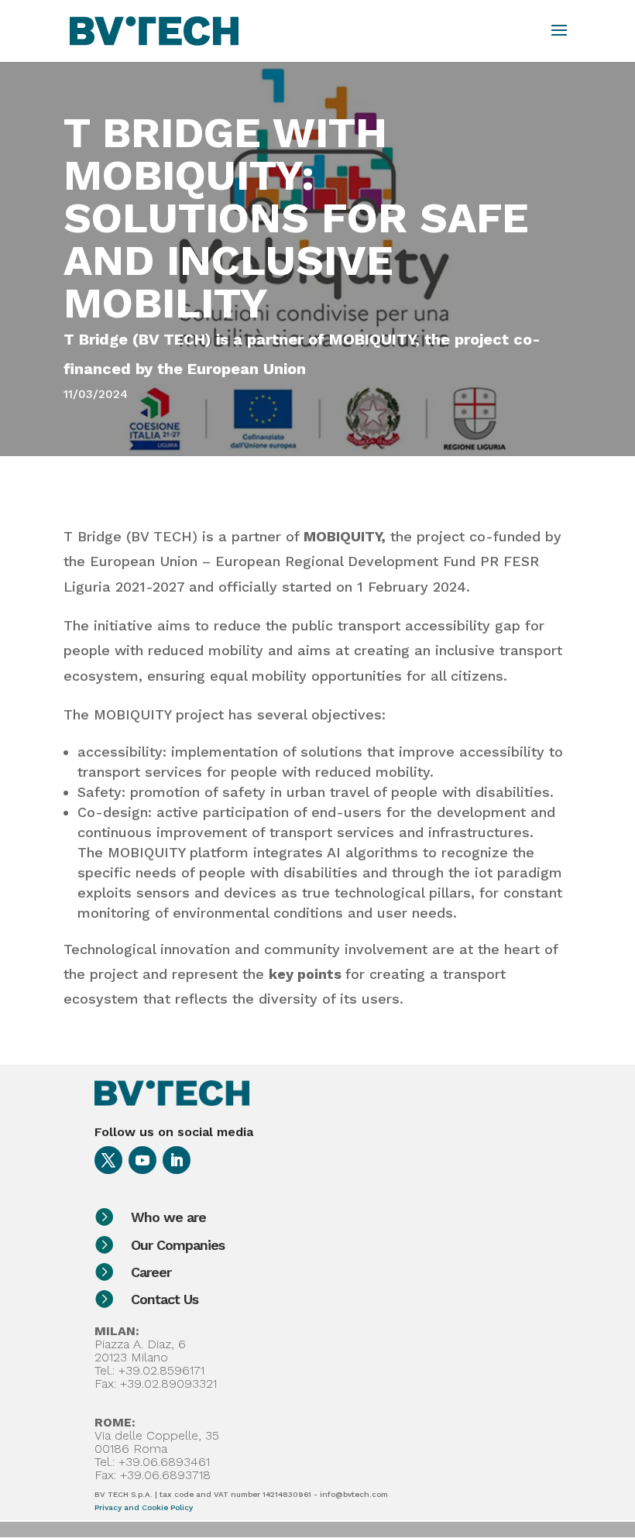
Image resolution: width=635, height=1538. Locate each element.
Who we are (168, 1217)
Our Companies (178, 1245)
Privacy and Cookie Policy (143, 1507)
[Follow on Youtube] (142, 1160)
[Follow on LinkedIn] (176, 1160)
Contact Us (164, 1299)
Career (151, 1272)
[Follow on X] (108, 1160)
